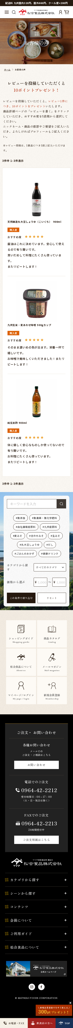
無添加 (21, 518)
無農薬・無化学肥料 (45, 518)
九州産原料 (50, 526)
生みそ (56, 535)
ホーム (7, 69)
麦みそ (18, 535)
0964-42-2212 (39, 790)
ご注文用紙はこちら (36, 840)
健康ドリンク (50, 553)
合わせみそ (37, 535)
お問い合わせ (36, 765)
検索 (61, 503)
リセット (52, 598)
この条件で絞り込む (21, 598)
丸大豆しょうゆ (30, 544)
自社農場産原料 (26, 526)
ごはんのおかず (25, 553)
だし (50, 544)
